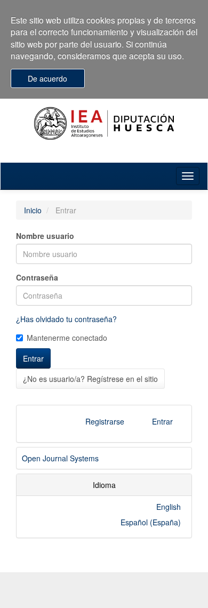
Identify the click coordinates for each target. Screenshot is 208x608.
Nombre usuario (45, 235)
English (168, 506)
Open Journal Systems (60, 458)
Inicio (33, 210)
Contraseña (37, 277)
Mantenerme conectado (67, 337)
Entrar (33, 358)
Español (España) (151, 522)
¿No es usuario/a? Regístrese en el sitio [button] (90, 378)
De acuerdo (47, 78)
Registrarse (104, 421)
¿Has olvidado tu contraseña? (66, 319)
